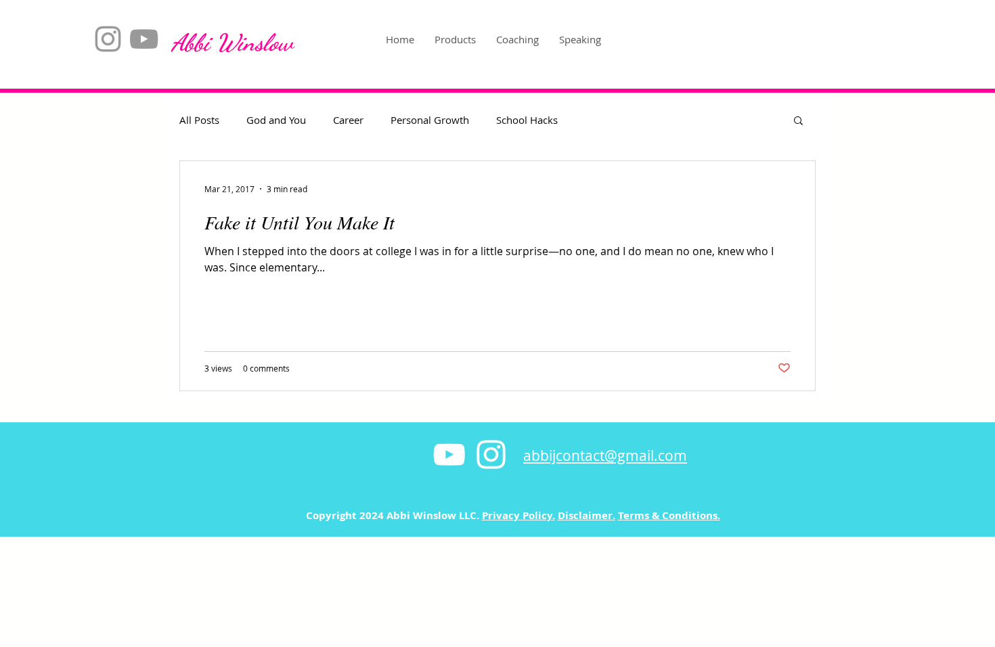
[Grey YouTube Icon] (144, 39)
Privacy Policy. (518, 515)
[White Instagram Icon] (491, 454)
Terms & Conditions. (669, 515)
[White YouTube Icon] (449, 454)
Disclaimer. (586, 515)
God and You (276, 120)
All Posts (199, 120)
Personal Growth (430, 120)
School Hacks (527, 120)
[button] (798, 121)
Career (348, 120)
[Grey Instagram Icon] (108, 39)
